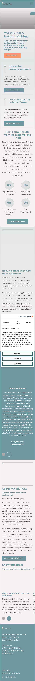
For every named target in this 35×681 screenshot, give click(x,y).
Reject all (17, 363)
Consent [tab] (6, 322)
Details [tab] (28, 322)
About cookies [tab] (17, 323)
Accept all (17, 353)
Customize (17, 358)
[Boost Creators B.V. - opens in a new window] (25, 316)
